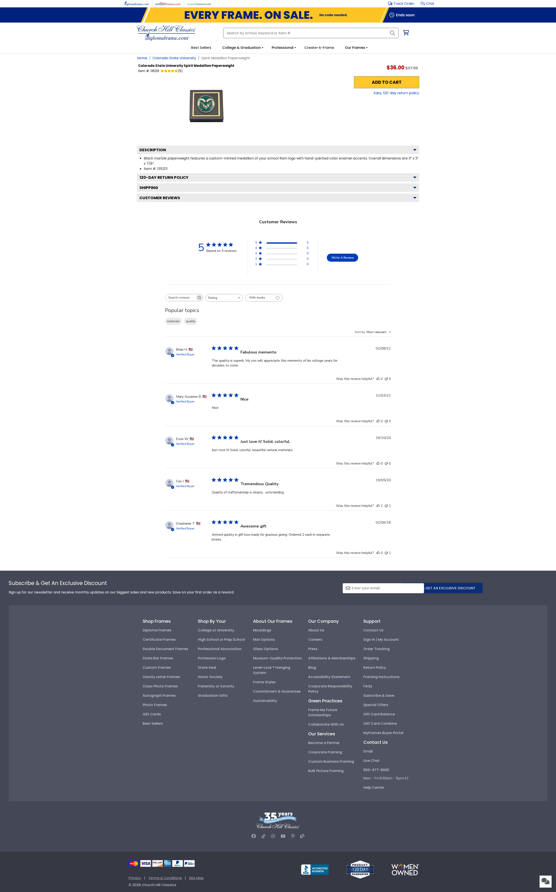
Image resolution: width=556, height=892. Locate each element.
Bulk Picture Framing (326, 770)
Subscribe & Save (378, 695)
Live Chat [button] (371, 760)
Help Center (373, 787)
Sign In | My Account (381, 639)
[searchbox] (180, 297)
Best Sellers (153, 723)
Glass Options (265, 648)
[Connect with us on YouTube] (283, 836)
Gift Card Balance (379, 714)
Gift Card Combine (380, 723)
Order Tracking (376, 648)
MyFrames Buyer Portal (383, 732)
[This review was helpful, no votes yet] (378, 378)
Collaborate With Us (326, 724)
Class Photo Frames (160, 686)
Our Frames (355, 47)
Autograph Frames (159, 695)
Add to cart (387, 82)
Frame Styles (264, 682)
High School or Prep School (221, 639)
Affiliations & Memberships (332, 658)
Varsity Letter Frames (161, 676)
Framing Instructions (381, 676)
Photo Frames (155, 704)
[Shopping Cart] (405, 33)
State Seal (207, 667)
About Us (316, 630)
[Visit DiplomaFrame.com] (136, 3)
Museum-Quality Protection (277, 658)
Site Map (196, 878)
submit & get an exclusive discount (442, 588)
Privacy (135, 878)
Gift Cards (152, 714)
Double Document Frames (165, 648)
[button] (427, 3)
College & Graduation (241, 47)
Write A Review (342, 258)
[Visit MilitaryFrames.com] (168, 3)
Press (313, 648)
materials (173, 321)
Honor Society (210, 676)
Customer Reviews (159, 197)
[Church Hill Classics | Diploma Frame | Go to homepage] (166, 33)
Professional (282, 47)
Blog (312, 667)
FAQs (367, 686)
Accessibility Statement (329, 676)
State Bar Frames (158, 658)
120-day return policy (164, 177)
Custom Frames (157, 667)
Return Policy (374, 667)
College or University (216, 630)
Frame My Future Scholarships (322, 712)
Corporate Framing (325, 752)
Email (368, 751)
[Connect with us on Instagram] (273, 836)
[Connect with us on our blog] (302, 836)
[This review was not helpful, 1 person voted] (386, 505)
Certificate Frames (159, 639)
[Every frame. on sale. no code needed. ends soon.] (278, 15)
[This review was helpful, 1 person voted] (378, 505)
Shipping (148, 187)
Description (152, 150)
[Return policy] (360, 869)
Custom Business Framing (331, 761)
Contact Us (373, 630)
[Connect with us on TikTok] (263, 836)
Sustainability (265, 700)
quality (190, 321)
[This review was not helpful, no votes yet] (386, 378)
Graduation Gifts (213, 695)
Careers (315, 639)
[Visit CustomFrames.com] (199, 3)
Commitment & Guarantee (277, 691)
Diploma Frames (157, 630)
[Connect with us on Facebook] (254, 836)
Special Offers (375, 704)
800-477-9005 (376, 769)
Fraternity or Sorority (216, 686)
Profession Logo (212, 658)
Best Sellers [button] (201, 47)
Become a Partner (324, 742)
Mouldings (262, 630)
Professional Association (220, 648)
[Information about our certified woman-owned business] (405, 869)
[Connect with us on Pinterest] (293, 836)
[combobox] (224, 298)
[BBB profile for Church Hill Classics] (315, 869)
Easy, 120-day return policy (396, 92)
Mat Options (264, 639)
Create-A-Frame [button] (319, 47)
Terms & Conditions (165, 878)
